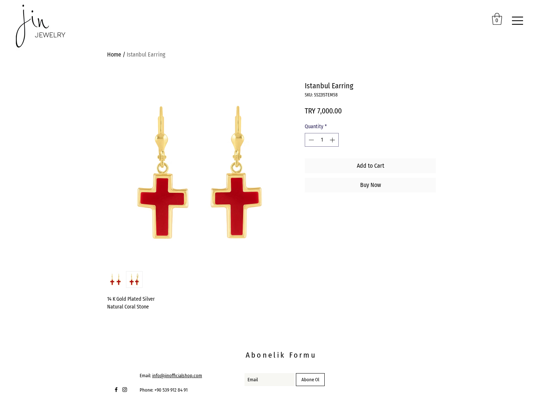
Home (114, 54)
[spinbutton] (321, 139)
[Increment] (333, 139)
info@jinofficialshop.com (177, 375)
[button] (497, 19)
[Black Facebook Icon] (116, 389)
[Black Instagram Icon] (125, 389)
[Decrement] (310, 139)
